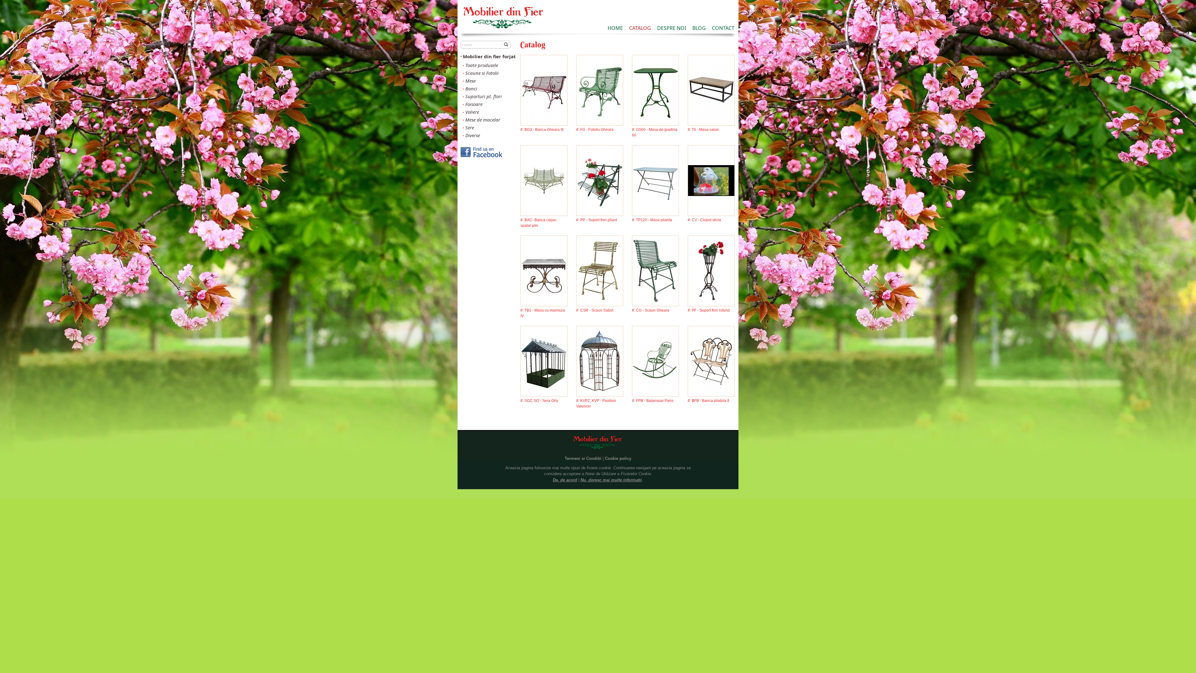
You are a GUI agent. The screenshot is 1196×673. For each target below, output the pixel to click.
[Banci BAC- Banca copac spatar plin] (544, 180)
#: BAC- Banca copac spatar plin (538, 223)
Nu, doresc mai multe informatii (611, 480)
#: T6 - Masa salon (703, 129)
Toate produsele (481, 65)
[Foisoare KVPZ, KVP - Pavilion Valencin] (600, 360)
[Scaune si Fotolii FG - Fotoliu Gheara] (600, 89)
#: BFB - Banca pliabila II (708, 401)
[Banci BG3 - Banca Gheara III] (544, 89)
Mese (470, 81)
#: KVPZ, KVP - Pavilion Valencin (596, 403)
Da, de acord (565, 480)
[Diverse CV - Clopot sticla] (711, 180)
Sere (469, 127)
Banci (471, 88)
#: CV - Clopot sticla (704, 220)
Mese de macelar (482, 120)
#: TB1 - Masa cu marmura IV (542, 313)
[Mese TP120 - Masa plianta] (655, 180)
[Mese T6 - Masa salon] (711, 89)
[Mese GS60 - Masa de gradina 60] (655, 89)
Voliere (472, 112)
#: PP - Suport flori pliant (596, 220)
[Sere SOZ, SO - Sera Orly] (544, 360)
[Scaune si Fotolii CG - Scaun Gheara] (655, 270)
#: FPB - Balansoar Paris (652, 401)
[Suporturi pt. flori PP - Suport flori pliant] (600, 180)
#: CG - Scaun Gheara (650, 310)
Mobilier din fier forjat (489, 56)
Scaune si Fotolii (482, 73)
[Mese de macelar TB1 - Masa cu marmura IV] (544, 270)
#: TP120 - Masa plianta (652, 220)
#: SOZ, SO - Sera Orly (539, 401)
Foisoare (473, 104)
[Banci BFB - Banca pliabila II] (711, 360)
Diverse (472, 135)
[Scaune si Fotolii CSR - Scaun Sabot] (600, 270)
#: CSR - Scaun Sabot (594, 310)
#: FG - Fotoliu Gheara (595, 129)
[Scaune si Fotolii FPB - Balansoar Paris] (655, 360)
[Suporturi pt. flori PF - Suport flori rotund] (711, 270)
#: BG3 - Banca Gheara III (541, 129)
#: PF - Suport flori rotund (709, 310)
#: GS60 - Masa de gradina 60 (654, 132)
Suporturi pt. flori (483, 96)
